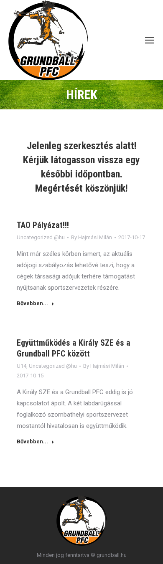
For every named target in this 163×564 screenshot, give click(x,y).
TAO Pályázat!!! (43, 225)
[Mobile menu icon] (150, 40)
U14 (21, 366)
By (91, 237)
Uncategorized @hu (41, 237)
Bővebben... (32, 303)
